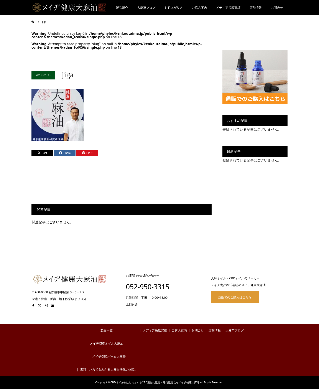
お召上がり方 (173, 7)
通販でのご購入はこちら (235, 297)
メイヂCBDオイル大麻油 (106, 343)
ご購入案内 (199, 7)
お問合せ (277, 7)
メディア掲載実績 (228, 7)
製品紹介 (122, 7)
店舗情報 (256, 7)
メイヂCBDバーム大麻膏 (109, 356)
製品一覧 (106, 330)
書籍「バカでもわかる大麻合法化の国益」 (109, 369)
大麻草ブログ (146, 7)
